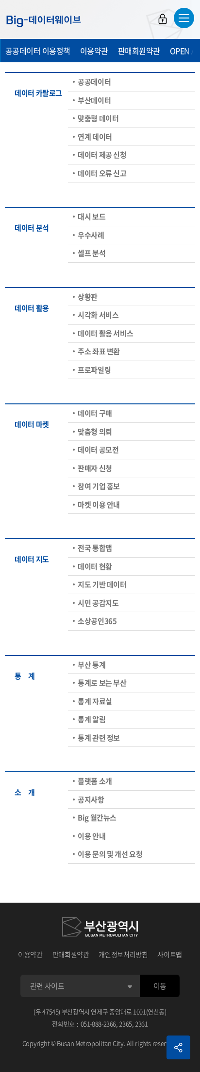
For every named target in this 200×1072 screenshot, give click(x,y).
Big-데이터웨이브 (44, 21)
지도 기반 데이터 (102, 584)
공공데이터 (94, 81)
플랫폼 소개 (95, 781)
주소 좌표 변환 (99, 351)
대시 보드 (91, 216)
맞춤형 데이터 (98, 118)
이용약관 (94, 50)
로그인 (162, 19)
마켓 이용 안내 (99, 504)
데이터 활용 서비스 (105, 333)
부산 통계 (91, 664)
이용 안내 (91, 836)
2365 (125, 1023)
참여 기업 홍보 (99, 486)
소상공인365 (97, 621)
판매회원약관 (139, 50)
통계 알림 (91, 719)
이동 (160, 986)
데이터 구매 (95, 413)
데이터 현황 (95, 566)
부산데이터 (94, 100)
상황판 (88, 296)
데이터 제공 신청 (102, 154)
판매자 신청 (95, 468)
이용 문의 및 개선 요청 (110, 854)
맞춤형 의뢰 (95, 431)
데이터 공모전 (98, 449)
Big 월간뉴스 (97, 817)
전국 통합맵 (95, 548)
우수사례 (91, 235)
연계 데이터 (95, 136)
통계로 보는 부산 (102, 682)
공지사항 (91, 799)
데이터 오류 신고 (102, 173)
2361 (141, 1023)
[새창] (100, 928)
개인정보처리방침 (123, 954)
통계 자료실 (95, 701)
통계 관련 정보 (99, 737)
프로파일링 (94, 369)
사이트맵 (169, 954)
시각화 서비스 (98, 314)
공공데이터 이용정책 (37, 50)
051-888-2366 (99, 1023)
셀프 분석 (91, 253)
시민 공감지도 (98, 603)
